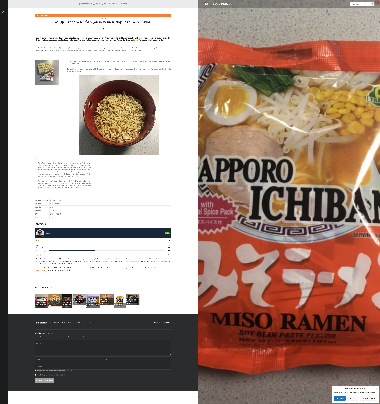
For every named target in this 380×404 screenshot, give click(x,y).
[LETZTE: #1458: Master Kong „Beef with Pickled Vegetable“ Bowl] (4, 20)
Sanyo (135, 40)
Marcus (97, 4)
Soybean (124, 4)
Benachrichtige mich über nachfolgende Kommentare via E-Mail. (55, 370)
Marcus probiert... (42, 15)
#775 (58, 48)
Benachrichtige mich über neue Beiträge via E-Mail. (51, 375)
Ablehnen (353, 398)
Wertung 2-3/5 (103, 18)
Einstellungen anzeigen (368, 398)
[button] (376, 389)
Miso (105, 4)
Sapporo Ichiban (114, 4)
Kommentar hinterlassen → (162, 322)
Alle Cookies (340, 398)
